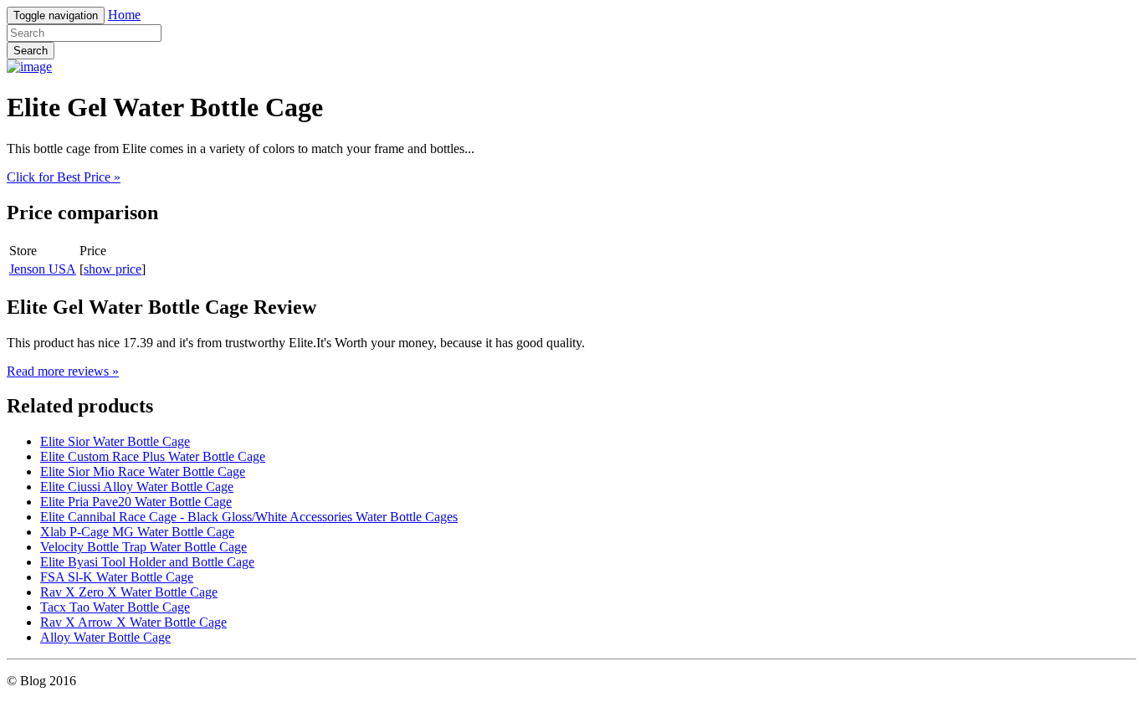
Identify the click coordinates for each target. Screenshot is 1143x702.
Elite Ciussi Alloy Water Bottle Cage (136, 486)
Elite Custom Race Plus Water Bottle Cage (152, 456)
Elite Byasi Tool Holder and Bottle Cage (147, 562)
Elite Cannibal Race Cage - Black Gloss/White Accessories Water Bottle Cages (249, 517)
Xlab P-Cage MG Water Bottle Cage (137, 532)
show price (112, 269)
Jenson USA (42, 269)
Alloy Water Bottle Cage (105, 637)
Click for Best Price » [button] (63, 177)
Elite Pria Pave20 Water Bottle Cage (136, 501)
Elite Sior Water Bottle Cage (115, 441)
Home (124, 15)
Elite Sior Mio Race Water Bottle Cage (142, 471)
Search (30, 50)
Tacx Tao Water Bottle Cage (115, 607)
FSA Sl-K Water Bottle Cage (116, 577)
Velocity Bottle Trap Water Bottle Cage (143, 547)
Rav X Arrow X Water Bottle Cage (133, 622)
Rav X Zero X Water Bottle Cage (129, 592)
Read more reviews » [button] (63, 371)
